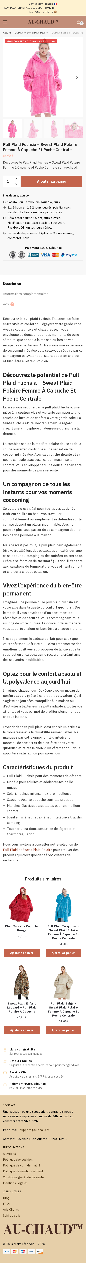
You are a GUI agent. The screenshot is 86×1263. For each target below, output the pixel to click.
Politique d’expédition (18, 1159)
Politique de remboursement (23, 1171)
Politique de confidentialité (21, 1165)
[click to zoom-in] (43, 77)
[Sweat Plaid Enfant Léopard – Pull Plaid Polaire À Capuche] (22, 981)
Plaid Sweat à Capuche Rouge (22, 928)
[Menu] (9, 22)
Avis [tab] (8, 304)
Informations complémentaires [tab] (25, 294)
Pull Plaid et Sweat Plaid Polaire (31, 32)
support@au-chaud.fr (34, 1130)
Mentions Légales (15, 1183)
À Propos (9, 1154)
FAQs (6, 1204)
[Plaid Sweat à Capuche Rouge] (22, 904)
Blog (6, 1198)
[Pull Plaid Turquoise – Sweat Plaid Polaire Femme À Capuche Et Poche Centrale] (63, 904)
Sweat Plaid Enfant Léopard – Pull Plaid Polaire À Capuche (22, 1007)
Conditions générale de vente (23, 1177)
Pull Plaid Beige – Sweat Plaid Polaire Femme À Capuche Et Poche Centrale (63, 1009)
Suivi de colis (11, 1215)
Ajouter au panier (51, 181)
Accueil (7, 32)
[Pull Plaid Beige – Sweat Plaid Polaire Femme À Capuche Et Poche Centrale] (63, 981)
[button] (77, 77)
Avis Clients (11, 1209)
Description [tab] (12, 284)
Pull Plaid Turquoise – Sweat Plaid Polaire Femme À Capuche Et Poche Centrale (63, 932)
